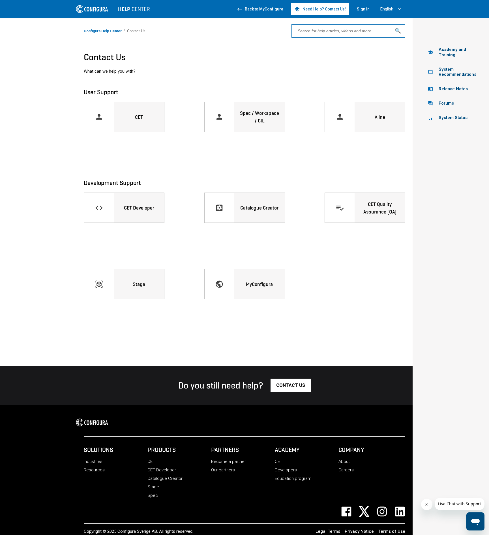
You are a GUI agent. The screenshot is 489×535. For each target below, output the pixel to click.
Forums (441, 103)
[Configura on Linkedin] (403, 511)
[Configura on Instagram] (385, 511)
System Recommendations (452, 72)
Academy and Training (447, 52)
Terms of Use (391, 531)
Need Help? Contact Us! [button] (320, 9)
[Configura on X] (368, 511)
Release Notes (448, 88)
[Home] (93, 422)
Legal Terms (328, 531)
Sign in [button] (363, 9)
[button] (291, 385)
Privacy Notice (359, 531)
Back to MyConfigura (260, 9)
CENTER (134, 9)
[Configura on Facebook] (350, 511)
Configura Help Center (103, 31)
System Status (453, 117)
